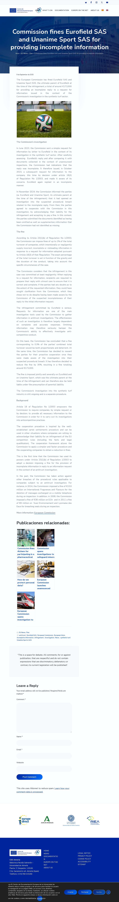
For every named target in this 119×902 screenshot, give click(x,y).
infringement (39, 638)
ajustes (39, 898)
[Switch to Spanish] (103, 10)
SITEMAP (82, 864)
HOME (46, 851)
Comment (21, 699)
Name (20, 736)
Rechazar (84, 892)
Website (20, 762)
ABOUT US (48, 868)
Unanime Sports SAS (24, 640)
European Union (59, 635)
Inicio (17, 53)
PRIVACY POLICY (85, 856)
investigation (49, 638)
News (57, 638)
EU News (24, 53)
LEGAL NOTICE (84, 853)
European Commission (44, 512)
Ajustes (99, 892)
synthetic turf (65, 638)
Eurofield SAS (31, 635)
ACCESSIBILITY (84, 861)
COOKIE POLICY (84, 859)
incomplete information (25, 638)
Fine (31, 53)
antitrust (22, 635)
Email (19, 749)
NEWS (46, 853)
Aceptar (70, 892)
